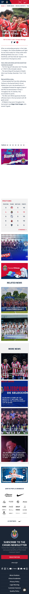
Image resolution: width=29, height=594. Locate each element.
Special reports (20, 6)
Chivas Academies (14, 578)
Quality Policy (14, 591)
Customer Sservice (14, 588)
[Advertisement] (14, 125)
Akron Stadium (14, 575)
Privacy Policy (14, 581)
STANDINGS (21, 230)
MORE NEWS (10, 6)
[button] (24, 590)
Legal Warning (14, 585)
